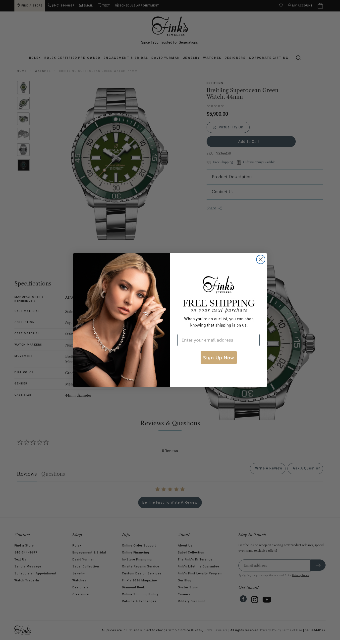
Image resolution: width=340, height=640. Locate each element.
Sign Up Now (218, 357)
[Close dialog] (260, 259)
